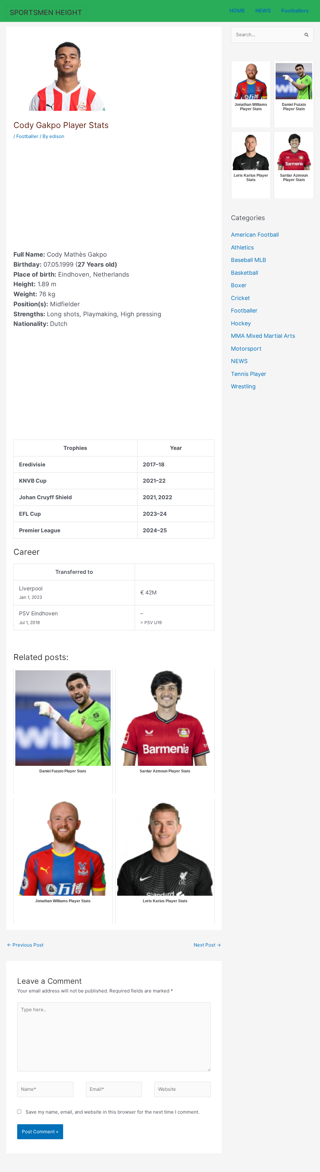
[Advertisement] (65, 193)
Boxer (239, 285)
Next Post (207, 945)
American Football (255, 234)
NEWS (263, 10)
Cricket (240, 298)
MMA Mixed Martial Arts (263, 335)
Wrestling (243, 386)
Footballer (27, 136)
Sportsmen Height (46, 12)
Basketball (244, 272)
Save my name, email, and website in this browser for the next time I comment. (112, 1112)
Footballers (295, 10)
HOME (237, 10)
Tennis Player (248, 374)
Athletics (242, 247)
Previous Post (25, 945)
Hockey (241, 323)
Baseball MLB (248, 260)
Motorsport (246, 348)
